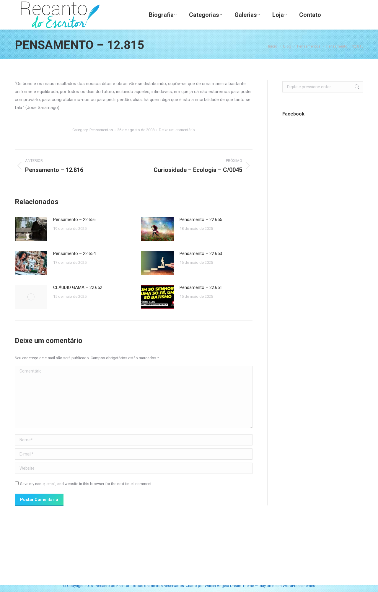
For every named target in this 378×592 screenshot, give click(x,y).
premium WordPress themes (291, 585)
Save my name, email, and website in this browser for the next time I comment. (86, 484)
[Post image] (31, 229)
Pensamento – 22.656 (74, 219)
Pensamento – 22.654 (74, 253)
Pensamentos (101, 130)
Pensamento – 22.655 (201, 219)
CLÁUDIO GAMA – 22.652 (77, 287)
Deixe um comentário (177, 130)
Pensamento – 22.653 (201, 253)
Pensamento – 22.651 (201, 287)
